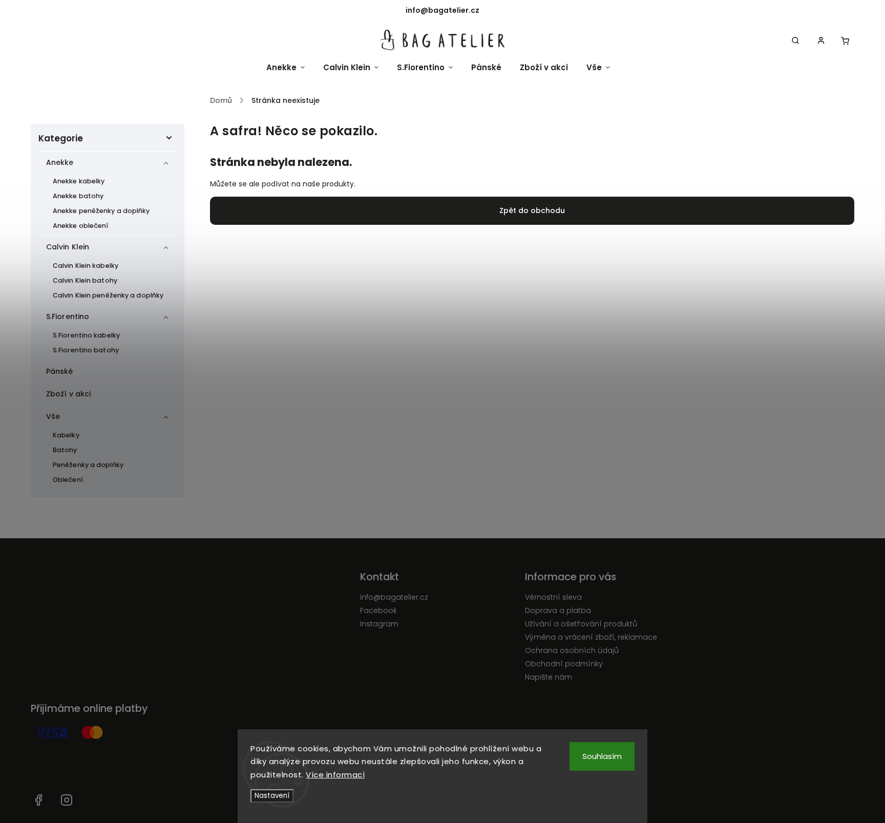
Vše (53, 416)
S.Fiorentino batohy (86, 350)
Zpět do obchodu (532, 210)
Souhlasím (602, 756)
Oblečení (68, 479)
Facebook (378, 610)
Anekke (60, 162)
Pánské (59, 371)
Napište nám (548, 677)
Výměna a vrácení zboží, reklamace (591, 637)
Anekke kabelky (78, 181)
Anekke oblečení (81, 225)
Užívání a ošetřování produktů (581, 624)
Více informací (335, 774)
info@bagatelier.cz (394, 597)
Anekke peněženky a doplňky (101, 210)
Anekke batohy (78, 196)
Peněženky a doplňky (88, 464)
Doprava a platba (558, 610)
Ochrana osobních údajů (572, 650)
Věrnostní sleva (553, 597)
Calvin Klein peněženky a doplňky (108, 295)
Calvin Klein (67, 247)
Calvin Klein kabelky (85, 265)
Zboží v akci (68, 394)
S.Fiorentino (67, 316)
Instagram (379, 624)
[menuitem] (290, 67)
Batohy (65, 450)
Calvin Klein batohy (85, 280)
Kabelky (66, 435)
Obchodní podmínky (564, 664)
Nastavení (272, 795)
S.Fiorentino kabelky (86, 335)
